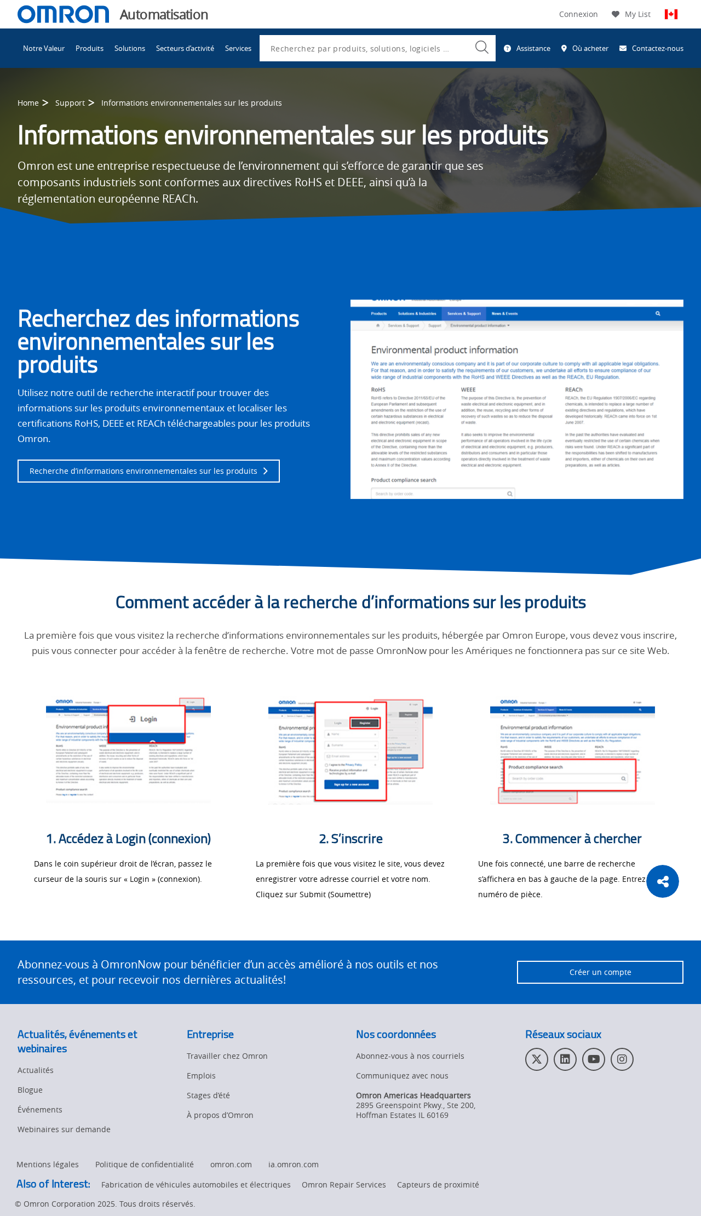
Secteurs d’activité (185, 48)
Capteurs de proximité (438, 1184)
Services (238, 48)
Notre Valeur (44, 48)
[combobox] (378, 48)
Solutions (129, 48)
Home (28, 102)
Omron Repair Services (344, 1184)
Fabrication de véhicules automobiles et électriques (196, 1184)
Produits (90, 48)
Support (70, 102)
